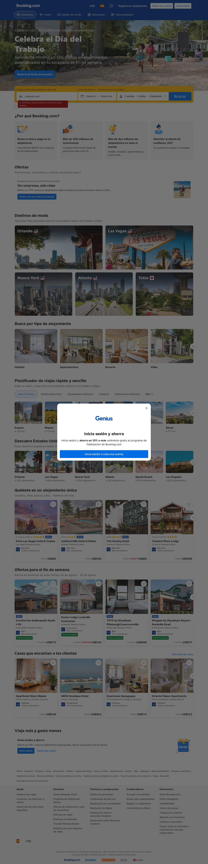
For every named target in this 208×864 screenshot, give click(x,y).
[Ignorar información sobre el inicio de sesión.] (147, 408)
